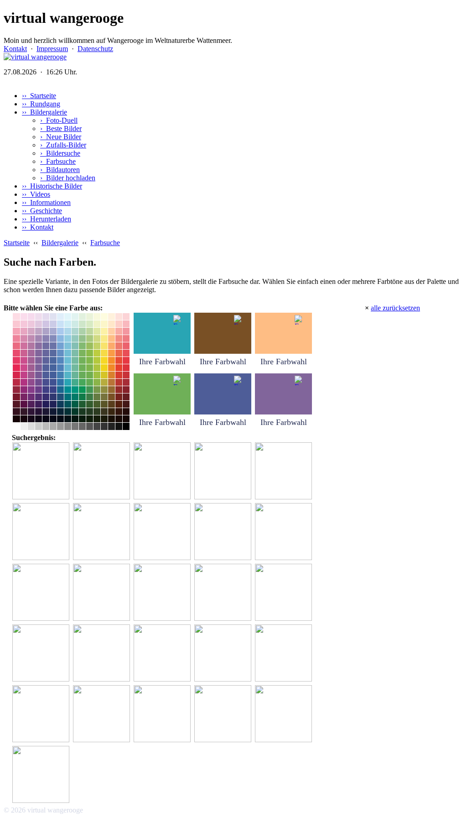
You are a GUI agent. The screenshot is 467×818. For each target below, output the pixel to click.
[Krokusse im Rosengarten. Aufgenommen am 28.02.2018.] (224, 593)
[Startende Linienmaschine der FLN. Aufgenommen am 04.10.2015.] (224, 532)
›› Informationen (46, 202)
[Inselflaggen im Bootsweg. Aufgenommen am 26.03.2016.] (163, 471)
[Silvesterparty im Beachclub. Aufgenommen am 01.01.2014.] (42, 653)
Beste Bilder (61, 128)
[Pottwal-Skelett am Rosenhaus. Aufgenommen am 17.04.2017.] (224, 471)
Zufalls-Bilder (63, 145)
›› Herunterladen (46, 219)
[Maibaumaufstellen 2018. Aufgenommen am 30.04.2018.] (103, 471)
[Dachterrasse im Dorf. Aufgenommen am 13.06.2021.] (103, 653)
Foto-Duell (59, 120)
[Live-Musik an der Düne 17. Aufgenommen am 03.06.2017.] (163, 714)
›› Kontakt (37, 227)
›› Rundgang (41, 104)
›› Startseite (39, 96)
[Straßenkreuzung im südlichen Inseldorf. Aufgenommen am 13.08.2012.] (284, 532)
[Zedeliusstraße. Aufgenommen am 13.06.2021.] (163, 593)
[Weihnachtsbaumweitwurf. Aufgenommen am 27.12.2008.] (224, 714)
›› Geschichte (42, 211)
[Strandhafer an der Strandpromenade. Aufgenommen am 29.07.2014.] (163, 532)
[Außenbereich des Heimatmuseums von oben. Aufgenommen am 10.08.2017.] (103, 714)
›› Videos (36, 194)
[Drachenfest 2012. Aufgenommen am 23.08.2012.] (224, 653)
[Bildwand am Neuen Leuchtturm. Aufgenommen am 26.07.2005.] (42, 471)
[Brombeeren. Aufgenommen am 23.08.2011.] (103, 532)
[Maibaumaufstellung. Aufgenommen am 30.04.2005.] (284, 593)
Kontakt (15, 48)
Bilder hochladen (67, 178)
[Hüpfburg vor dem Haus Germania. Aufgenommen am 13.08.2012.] (163, 653)
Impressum (52, 48)
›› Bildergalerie (44, 112)
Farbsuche (58, 161)
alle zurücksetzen (395, 308)
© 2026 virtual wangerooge (43, 810)
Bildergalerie (60, 242)
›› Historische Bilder (52, 186)
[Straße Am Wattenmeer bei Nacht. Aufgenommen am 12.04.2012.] (42, 775)
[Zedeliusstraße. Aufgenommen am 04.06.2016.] (42, 593)
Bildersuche (60, 153)
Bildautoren (60, 169)
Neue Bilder (60, 137)
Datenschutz (95, 48)
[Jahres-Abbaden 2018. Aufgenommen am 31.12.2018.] (103, 593)
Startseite (17, 242)
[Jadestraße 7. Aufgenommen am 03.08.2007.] (42, 714)
